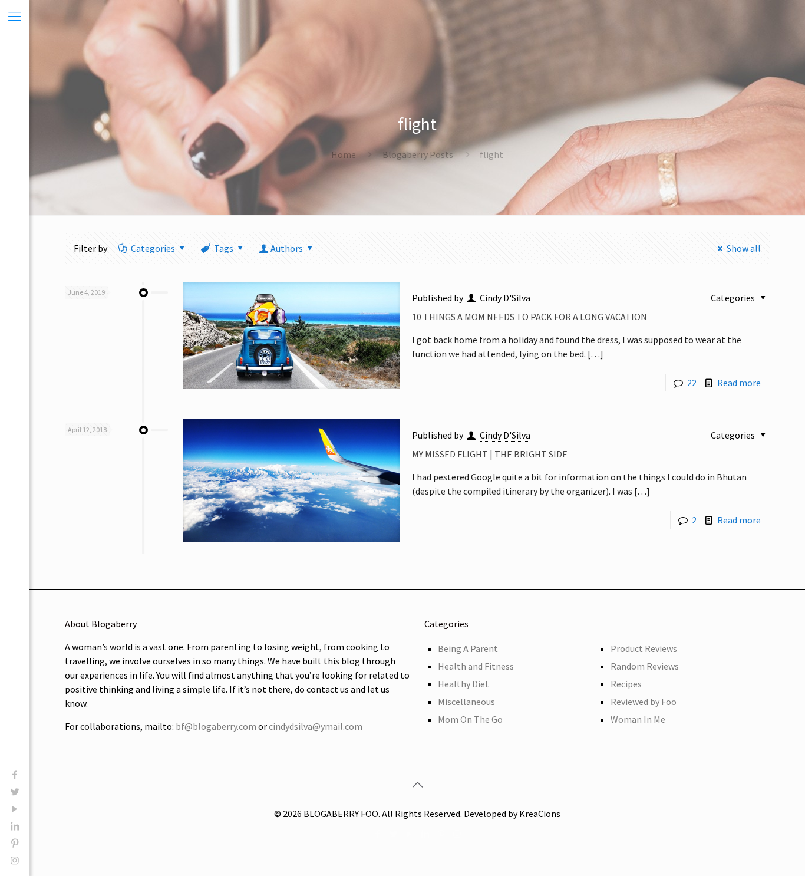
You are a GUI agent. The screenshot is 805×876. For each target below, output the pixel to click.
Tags (223, 248)
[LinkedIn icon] (14, 826)
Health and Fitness (476, 666)
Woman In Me (638, 719)
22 (692, 382)
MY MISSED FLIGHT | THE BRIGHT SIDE (490, 454)
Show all (744, 248)
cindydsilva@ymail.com (315, 726)
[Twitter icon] (14, 792)
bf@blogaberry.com (216, 726)
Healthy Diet (463, 684)
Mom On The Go (470, 719)
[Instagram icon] (14, 860)
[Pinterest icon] (14, 843)
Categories (153, 248)
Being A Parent (468, 648)
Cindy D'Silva (505, 298)
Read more (739, 382)
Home (343, 154)
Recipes (626, 684)
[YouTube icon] (14, 809)
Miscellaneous (466, 701)
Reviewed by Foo (644, 701)
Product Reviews (644, 648)
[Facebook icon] (14, 775)
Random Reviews (645, 666)
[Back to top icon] (417, 784)
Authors (286, 248)
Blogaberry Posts (417, 154)
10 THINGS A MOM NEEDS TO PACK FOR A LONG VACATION (529, 316)
